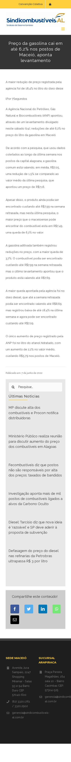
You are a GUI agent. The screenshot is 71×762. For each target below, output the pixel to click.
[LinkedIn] (42, 609)
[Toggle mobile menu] (63, 29)
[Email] (14, 619)
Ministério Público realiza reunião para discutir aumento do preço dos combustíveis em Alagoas (35, 441)
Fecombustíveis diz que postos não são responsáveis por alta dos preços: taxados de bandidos (35, 470)
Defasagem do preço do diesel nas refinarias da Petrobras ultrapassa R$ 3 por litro (33, 556)
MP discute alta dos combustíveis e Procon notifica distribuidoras (33, 413)
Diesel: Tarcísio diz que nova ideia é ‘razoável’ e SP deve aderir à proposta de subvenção (35, 527)
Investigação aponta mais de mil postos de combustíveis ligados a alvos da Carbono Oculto (35, 499)
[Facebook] (14, 609)
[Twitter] (28, 609)
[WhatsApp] (56, 609)
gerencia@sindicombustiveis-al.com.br (22, 715)
